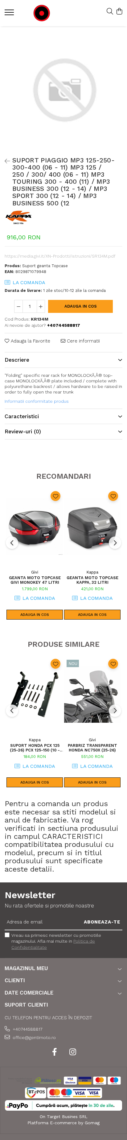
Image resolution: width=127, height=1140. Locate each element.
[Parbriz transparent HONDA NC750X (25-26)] (92, 694)
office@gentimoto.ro (33, 1037)
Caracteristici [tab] (22, 416)
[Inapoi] (4, 161)
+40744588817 (27, 1029)
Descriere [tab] (17, 360)
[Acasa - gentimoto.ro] (41, 13)
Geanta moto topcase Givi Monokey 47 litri (35, 580)
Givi (34, 572)
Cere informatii (82, 341)
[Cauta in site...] (110, 11)
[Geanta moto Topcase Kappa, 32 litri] (92, 527)
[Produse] (10, 14)
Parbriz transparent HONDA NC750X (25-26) (92, 747)
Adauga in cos (80, 306)
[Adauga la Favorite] (55, 496)
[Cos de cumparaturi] (119, 11)
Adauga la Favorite (29, 341)
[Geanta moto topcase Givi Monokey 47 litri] (34, 527)
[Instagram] (72, 1052)
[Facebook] (54, 1052)
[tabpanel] (63, 90)
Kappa (92, 572)
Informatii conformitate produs (37, 401)
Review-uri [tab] (23, 431)
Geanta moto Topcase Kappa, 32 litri (92, 580)
